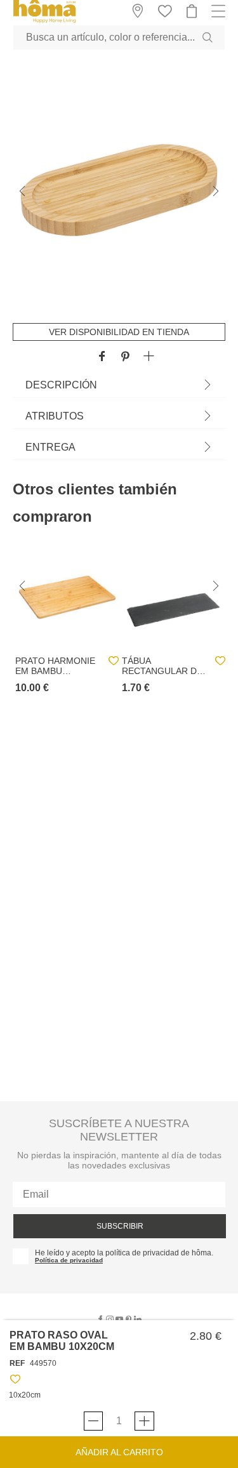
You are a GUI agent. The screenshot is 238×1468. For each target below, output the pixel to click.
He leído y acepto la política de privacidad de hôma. (124, 1252)
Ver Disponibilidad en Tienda (119, 332)
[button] (148, 357)
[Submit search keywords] (207, 37)
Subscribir (119, 1226)
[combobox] (119, 37)
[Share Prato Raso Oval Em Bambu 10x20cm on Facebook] (101, 357)
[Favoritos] (15, 1381)
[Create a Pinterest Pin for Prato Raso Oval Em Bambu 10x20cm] (125, 357)
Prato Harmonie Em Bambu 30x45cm (55, 666)
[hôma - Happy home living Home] (44, 21)
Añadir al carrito (119, 1452)
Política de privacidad (69, 1260)
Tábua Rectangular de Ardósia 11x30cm (162, 666)
